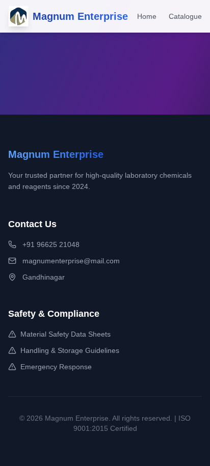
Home (146, 16)
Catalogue (185, 16)
